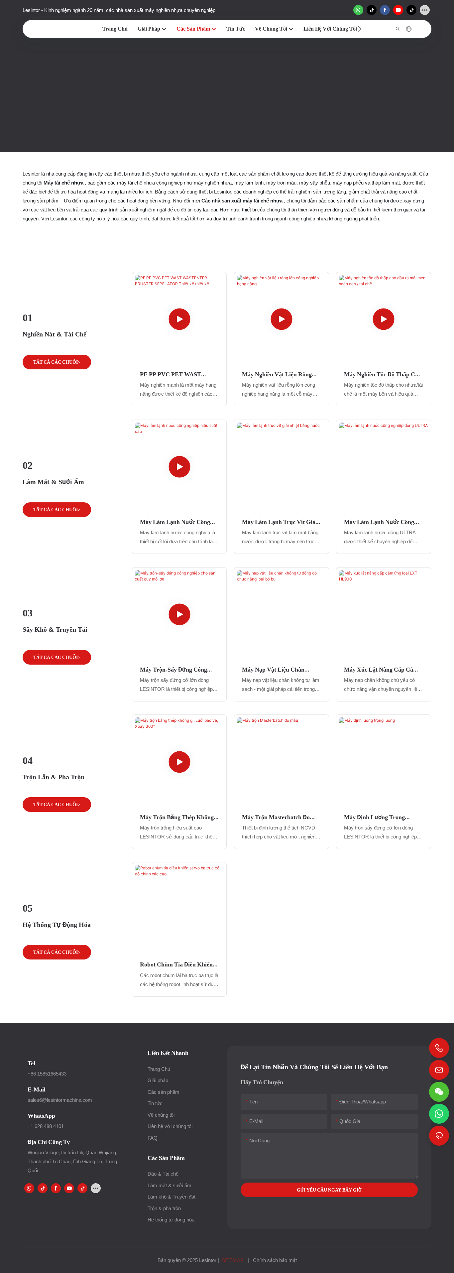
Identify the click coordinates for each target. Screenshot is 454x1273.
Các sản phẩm (243, 99)
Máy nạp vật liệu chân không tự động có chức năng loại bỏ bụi (274, 669)
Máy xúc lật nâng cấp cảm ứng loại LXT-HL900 (381, 669)
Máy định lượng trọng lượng (374, 817)
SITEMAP (232, 1260)
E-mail (37, 1089)
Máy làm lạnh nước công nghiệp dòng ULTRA (379, 522)
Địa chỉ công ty (49, 1141)
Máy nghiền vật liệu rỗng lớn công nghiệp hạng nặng (279, 374)
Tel (31, 1063)
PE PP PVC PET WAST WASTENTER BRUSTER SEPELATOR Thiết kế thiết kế (177, 374)
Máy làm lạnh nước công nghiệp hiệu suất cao (175, 522)
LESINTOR (206, 99)
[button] (360, 29)
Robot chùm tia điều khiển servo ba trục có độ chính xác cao (176, 964)
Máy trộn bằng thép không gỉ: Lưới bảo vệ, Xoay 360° (177, 817)
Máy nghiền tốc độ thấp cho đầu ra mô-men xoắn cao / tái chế (382, 374)
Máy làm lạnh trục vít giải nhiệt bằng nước (279, 522)
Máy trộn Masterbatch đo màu (276, 817)
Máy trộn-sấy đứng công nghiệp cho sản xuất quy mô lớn (178, 669)
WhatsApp (41, 1115)
